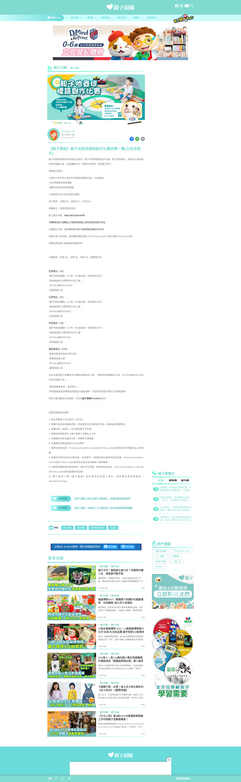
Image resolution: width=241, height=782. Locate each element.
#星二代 (177, 562)
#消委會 (175, 556)
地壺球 (113, 528)
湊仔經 (90, 18)
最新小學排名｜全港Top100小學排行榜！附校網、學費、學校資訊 (176, 509)
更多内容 (56, 558)
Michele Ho (68, 131)
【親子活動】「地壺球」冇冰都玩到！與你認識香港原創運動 (102, 508)
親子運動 (81, 528)
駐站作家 (151, 18)
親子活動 (67, 528)
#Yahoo (158, 567)
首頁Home (55, 18)
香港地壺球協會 (97, 528)
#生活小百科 (160, 562)
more (143, 588)
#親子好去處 (160, 551)
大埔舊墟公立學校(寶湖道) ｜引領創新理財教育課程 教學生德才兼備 (176, 519)
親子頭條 (111, 547)
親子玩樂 (121, 18)
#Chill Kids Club (181, 551)
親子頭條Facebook (91, 398)
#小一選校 (159, 556)
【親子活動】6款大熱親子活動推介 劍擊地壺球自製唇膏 (101, 498)
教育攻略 (105, 18)
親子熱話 (75, 18)
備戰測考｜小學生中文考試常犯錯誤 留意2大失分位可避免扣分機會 (176, 499)
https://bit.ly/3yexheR (74, 215)
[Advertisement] (173, 437)
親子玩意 (74, 68)
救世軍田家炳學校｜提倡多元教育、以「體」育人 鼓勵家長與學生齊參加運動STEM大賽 (176, 489)
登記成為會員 (183, 779)
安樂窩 (136, 18)
